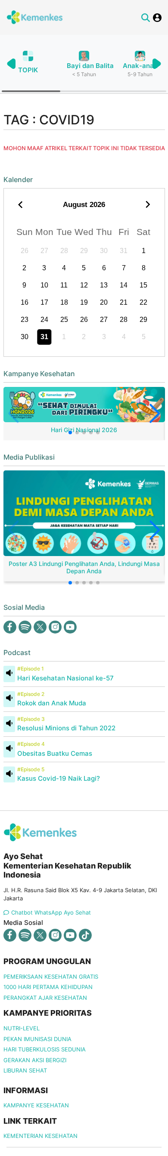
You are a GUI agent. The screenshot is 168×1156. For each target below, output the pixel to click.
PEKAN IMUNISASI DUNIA (37, 1038)
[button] (156, 63)
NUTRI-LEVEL (21, 1028)
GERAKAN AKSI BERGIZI (34, 1060)
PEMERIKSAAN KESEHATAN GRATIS (50, 976)
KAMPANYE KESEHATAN (36, 1105)
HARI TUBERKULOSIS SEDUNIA (44, 1049)
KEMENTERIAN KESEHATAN (40, 1135)
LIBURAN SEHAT (25, 1070)
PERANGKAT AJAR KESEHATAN (45, 997)
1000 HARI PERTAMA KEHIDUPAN (48, 986)
